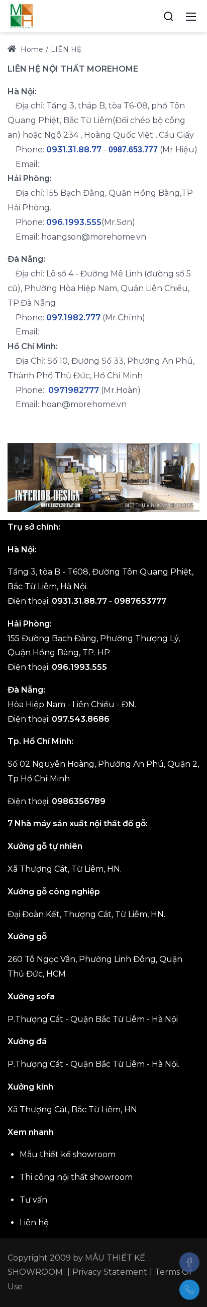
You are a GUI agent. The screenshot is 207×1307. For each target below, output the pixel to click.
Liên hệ (34, 1222)
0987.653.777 (133, 149)
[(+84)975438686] (189, 1290)
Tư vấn (33, 1200)
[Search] (168, 16)
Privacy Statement (109, 1272)
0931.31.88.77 (73, 149)
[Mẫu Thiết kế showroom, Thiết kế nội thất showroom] (22, 15)
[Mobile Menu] (190, 16)
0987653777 (140, 601)
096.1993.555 (73, 222)
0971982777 (73, 390)
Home (31, 49)
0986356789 (79, 801)
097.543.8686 (81, 719)
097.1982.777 (73, 317)
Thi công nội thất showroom (76, 1177)
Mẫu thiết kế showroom (68, 1154)
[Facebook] (189, 1262)
